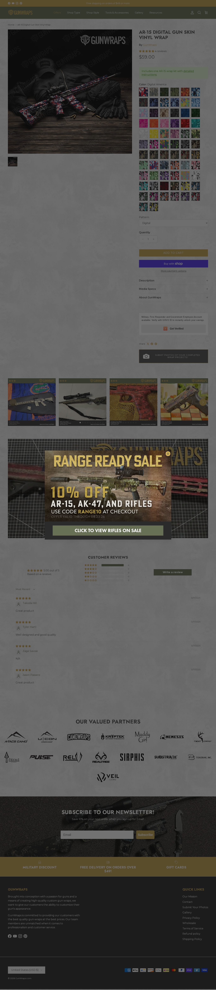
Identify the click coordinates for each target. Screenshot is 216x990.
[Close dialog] (168, 454)
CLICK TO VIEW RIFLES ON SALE (108, 530)
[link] (108, 486)
